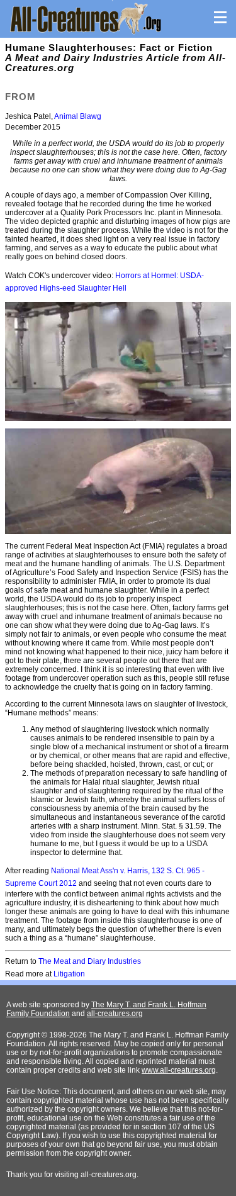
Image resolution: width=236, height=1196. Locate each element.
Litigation (69, 974)
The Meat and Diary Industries (89, 961)
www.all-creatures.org (179, 1070)
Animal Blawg (77, 116)
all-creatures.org (115, 1013)
